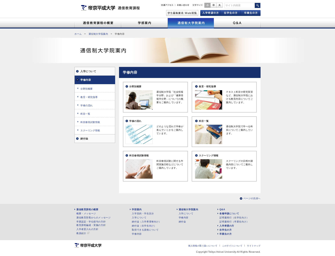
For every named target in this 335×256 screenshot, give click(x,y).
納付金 (84, 138)
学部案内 (137, 209)
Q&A (222, 209)
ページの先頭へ (252, 198)
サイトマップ (254, 246)
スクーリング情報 (208, 155)
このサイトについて (232, 246)
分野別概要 (135, 86)
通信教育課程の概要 (87, 209)
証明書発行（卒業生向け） (234, 221)
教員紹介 (81, 233)
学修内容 (85, 79)
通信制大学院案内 (98, 34)
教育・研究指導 (207, 86)
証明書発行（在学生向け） (234, 217)
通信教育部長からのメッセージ (93, 217)
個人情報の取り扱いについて (203, 246)
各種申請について (229, 213)
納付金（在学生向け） (144, 225)
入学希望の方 (226, 225)
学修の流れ (135, 121)
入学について (88, 71)
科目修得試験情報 (139, 155)
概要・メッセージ (86, 213)
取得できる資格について (145, 229)
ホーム (78, 34)
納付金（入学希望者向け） (146, 221)
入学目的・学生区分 (143, 213)
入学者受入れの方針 (87, 229)
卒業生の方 (225, 234)
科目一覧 (204, 121)
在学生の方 (225, 229)
